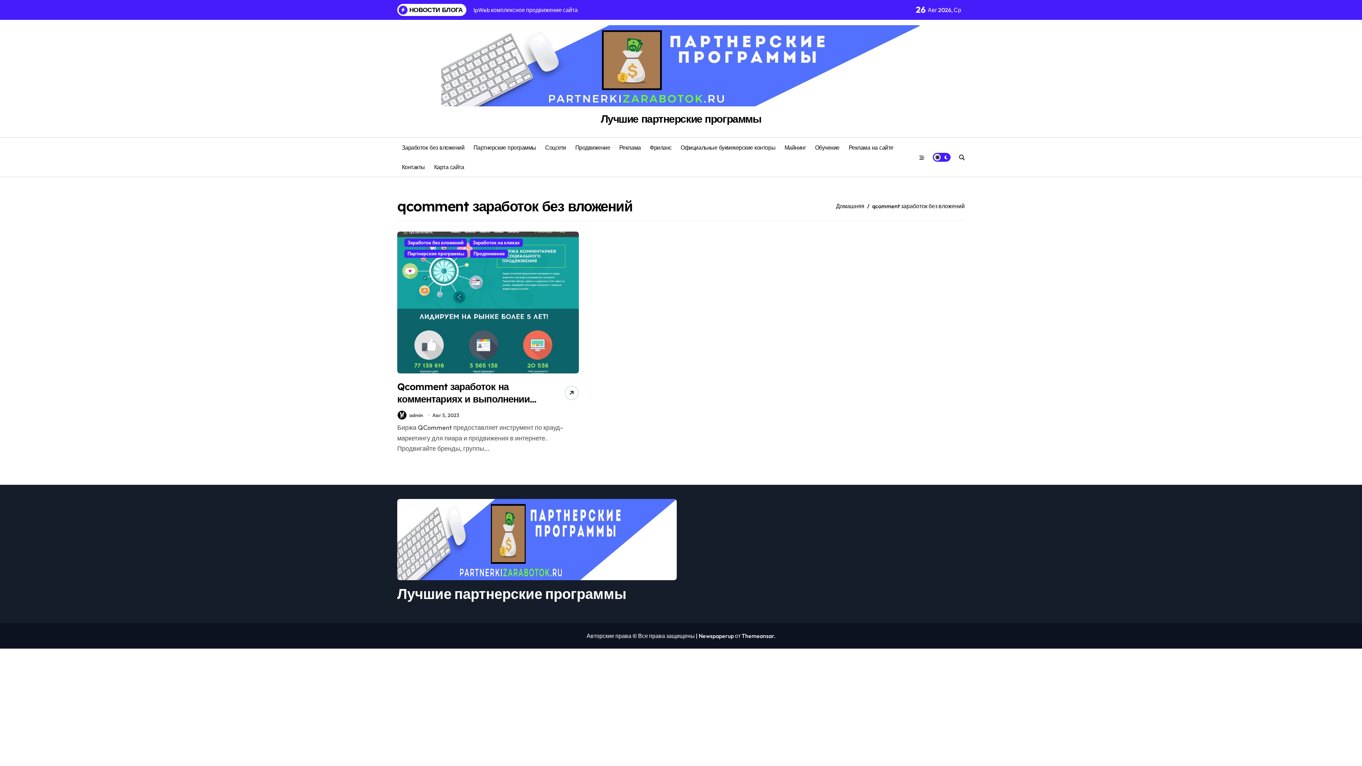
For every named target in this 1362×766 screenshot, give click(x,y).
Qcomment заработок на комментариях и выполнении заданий (463, 399)
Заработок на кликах (496, 242)
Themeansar (758, 635)
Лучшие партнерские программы (681, 119)
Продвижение (592, 147)
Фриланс (661, 147)
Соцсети (555, 147)
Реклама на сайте (871, 147)
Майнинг (795, 147)
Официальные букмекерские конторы (728, 147)
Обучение (827, 147)
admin (416, 415)
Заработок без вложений (433, 147)
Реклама (630, 147)
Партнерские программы (505, 147)
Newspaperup (716, 635)
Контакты (413, 167)
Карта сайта (449, 167)
